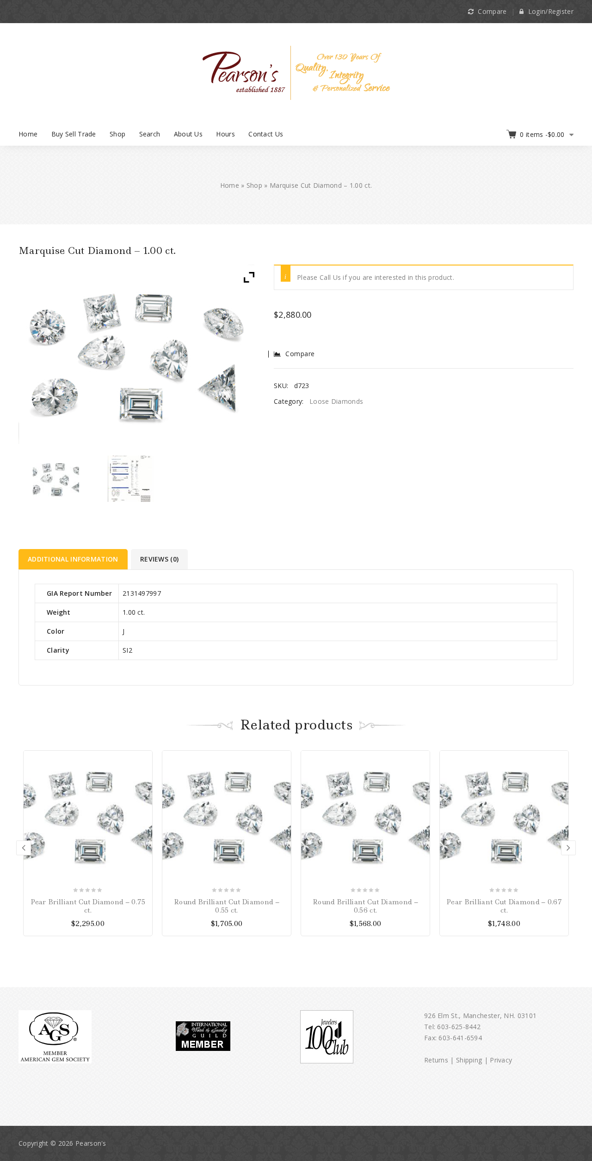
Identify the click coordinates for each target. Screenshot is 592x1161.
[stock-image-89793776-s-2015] (56, 479)
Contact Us (265, 134)
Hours (225, 134)
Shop (117, 134)
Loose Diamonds (336, 401)
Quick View (144, 791)
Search (149, 134)
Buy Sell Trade (73, 134)
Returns (436, 1060)
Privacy (501, 1060)
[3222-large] (131, 479)
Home (27, 134)
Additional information (73, 559)
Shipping (469, 1060)
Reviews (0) (159, 559)
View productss (144, 759)
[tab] (73, 559)
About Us (188, 134)
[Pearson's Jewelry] (296, 72)
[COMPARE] (144, 775)
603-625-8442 (459, 1026)
